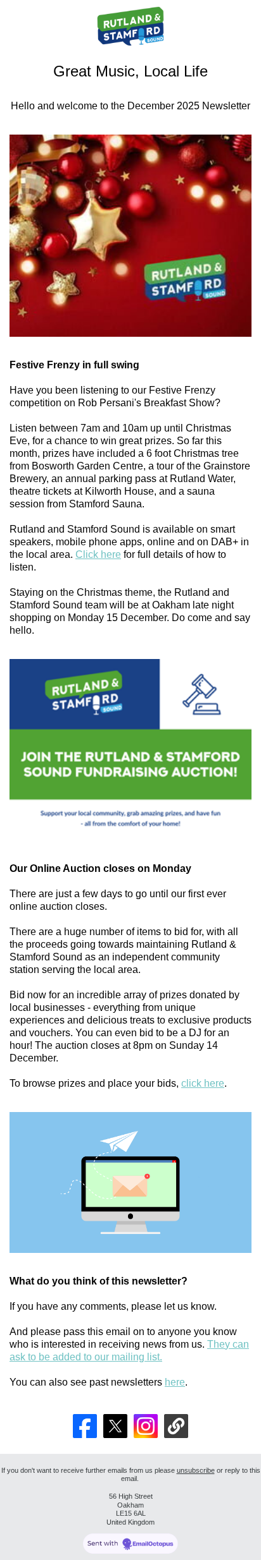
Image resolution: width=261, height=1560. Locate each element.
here (175, 1382)
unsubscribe (196, 1470)
